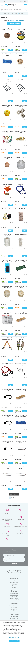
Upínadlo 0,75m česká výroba (21, 442)
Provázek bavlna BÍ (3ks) (21, 234)
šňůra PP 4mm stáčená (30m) (7, 54)
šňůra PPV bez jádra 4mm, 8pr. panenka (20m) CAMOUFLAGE (21, 313)
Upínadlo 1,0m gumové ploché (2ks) (7, 364)
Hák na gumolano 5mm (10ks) (7, 390)
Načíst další (13, 494)
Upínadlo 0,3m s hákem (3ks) (7, 132)
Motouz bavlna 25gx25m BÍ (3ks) (21, 106)
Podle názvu (21, 20)
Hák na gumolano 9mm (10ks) (7, 442)
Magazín (14, 587)
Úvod (5, 13)
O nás (14, 580)
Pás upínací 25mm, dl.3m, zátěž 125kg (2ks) (7, 261)
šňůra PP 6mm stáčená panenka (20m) (7, 312)
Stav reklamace (14, 609)
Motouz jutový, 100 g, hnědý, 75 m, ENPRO (7, 29)
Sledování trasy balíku (14, 605)
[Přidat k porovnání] (11, 42)
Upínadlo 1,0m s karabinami (21, 183)
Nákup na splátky (14, 598)
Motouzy (21, 13)
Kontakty (14, 585)
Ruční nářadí (14, 13)
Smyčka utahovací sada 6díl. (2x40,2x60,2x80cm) (21, 364)
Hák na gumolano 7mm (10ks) (7, 416)
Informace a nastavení (14, 637)
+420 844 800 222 (14, 616)
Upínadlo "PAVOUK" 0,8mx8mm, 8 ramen (7, 338)
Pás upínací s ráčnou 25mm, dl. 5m (7, 209)
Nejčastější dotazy (14, 610)
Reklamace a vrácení (14, 599)
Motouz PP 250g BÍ (20, 157)
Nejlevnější (12, 20)
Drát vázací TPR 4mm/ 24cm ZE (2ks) (20, 80)
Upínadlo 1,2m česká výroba (21, 467)
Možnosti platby (14, 596)
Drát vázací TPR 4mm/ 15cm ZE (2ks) (7, 80)
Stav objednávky (14, 607)
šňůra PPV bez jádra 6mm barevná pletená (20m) (21, 416)
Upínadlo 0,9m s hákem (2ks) (20, 132)
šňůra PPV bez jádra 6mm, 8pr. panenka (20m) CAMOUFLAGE (21, 391)
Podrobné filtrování (15, 23)
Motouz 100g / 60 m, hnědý (21, 54)
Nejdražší (16, 20)
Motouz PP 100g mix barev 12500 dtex (7, 106)
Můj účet (21, 1)
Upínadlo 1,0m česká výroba (7, 467)
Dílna (9, 13)
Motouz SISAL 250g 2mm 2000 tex (7, 287)
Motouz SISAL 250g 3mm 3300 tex (21, 287)
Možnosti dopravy (14, 595)
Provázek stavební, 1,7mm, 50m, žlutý (20, 29)
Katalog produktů (14, 582)
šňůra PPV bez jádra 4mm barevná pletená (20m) (21, 261)
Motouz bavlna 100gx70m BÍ (7, 235)
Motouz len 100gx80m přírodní (20, 209)
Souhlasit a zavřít (14, 641)
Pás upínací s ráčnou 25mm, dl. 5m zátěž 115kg (7, 184)
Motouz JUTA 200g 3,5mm (7, 158)
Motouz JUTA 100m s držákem (21, 338)
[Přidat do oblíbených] (12, 42)
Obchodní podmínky (14, 593)
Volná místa (14, 584)
